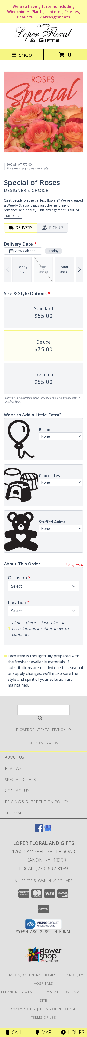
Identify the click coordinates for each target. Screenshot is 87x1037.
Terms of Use (43, 1017)
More (11, 216)
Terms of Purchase (58, 1009)
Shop (25, 54)
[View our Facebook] (39, 830)
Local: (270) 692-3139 (43, 868)
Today (53, 251)
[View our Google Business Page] (48, 830)
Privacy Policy (22, 1009)
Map (45, 1032)
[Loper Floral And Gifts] (43, 41)
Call (15, 1032)
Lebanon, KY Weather (21, 992)
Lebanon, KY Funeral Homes (30, 975)
